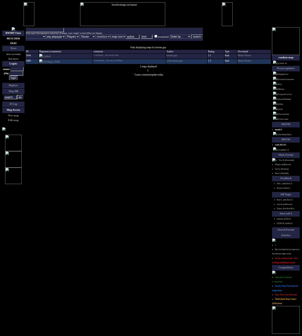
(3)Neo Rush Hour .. (284, 135)
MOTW (285, 139)
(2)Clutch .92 (281, 63)
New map (13, 115)
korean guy (171, 55)
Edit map (13, 120)
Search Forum (286, 229)
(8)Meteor (280, 89)
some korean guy (174, 60)
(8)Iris (279, 84)
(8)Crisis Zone (282, 119)
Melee (241, 55)
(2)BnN (47, 56)
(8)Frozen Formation (285, 79)
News (13, 48)
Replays (13, 85)
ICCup (13, 103)
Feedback (286, 178)
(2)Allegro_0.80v (51, 61)
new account (13, 54)
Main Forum (286, 154)
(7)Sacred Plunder (283, 99)
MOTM (285, 124)
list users (13, 58)
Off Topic (285, 194)
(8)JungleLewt (282, 74)
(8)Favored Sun (282, 114)
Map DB (13, 91)
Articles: (286, 235)
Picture (247, 55)
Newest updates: (286, 68)
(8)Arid (279, 109)
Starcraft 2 (286, 213)
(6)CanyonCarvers (284, 94)
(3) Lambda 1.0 (282, 150)
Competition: (286, 267)
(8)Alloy (279, 104)
